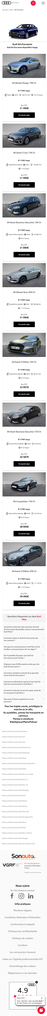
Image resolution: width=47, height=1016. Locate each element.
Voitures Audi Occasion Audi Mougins (15, 838)
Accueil (5, 10)
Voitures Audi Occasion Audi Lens (13, 742)
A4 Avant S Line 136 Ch (24, 152)
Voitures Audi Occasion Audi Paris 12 (15, 779)
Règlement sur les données (22, 973)
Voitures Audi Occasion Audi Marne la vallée (17, 774)
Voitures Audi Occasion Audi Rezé (14, 795)
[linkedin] (31, 896)
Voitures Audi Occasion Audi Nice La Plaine (17, 833)
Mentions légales (23, 910)
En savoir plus (24, 115)
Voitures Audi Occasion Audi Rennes (14, 806)
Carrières (22, 945)
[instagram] (22, 896)
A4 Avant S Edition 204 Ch (24, 571)
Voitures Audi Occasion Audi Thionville (15, 811)
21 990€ (24, 178)
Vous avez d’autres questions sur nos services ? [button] (19, 700)
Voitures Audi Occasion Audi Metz (14, 828)
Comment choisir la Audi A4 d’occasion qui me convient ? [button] (21, 639)
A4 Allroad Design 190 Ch (24, 83)
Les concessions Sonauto (23, 952)
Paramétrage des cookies (22, 966)
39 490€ (24, 596)
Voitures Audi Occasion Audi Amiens (14, 731)
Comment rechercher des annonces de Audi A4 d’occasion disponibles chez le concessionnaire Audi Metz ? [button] (24, 629)
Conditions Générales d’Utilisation (22, 917)
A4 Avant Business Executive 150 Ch (24, 222)
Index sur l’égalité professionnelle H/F (23, 959)
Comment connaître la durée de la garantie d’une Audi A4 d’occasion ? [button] (21, 674)
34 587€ (24, 457)
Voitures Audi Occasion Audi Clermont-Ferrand (18, 844)
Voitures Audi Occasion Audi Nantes (14, 801)
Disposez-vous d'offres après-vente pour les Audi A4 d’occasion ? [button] (21, 665)
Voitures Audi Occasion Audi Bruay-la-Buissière (18, 763)
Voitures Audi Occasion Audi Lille (13, 737)
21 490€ (24, 108)
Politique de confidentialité (22, 931)
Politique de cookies (22, 938)
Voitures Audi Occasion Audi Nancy (14, 822)
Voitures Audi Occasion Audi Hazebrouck (16, 747)
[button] (43, 3)
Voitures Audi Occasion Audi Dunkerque (16, 753)
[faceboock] (13, 896)
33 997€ (24, 387)
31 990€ (24, 317)
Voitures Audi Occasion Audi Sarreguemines (17, 817)
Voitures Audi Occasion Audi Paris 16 (15, 785)
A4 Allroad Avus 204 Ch (24, 292)
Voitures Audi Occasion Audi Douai (14, 758)
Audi (11, 10)
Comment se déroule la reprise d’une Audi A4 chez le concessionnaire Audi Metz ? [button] (22, 683)
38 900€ (24, 526)
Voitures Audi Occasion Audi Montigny (15, 790)
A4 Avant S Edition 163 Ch (24, 362)
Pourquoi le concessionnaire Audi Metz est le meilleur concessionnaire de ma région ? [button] (22, 648)
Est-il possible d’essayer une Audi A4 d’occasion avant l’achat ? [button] (18, 656)
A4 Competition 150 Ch (24, 501)
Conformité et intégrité (23, 924)
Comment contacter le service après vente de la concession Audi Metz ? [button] (22, 691)
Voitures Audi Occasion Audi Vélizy (14, 769)
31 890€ (24, 247)
